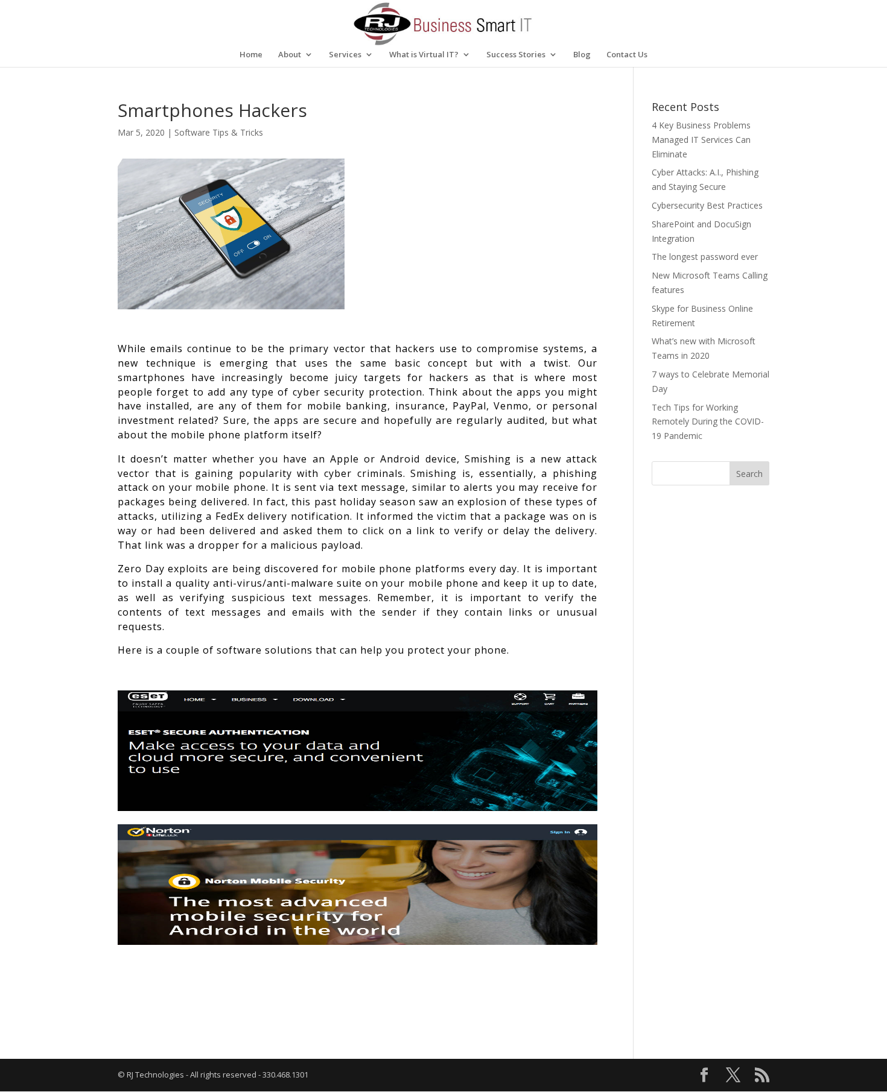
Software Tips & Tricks (218, 132)
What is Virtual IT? (424, 55)
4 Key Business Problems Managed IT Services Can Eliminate (701, 139)
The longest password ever (705, 256)
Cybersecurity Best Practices (707, 205)
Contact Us (626, 55)
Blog (582, 55)
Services (345, 55)
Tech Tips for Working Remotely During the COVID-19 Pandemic (708, 422)
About (289, 55)
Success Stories (515, 55)
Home (251, 55)
